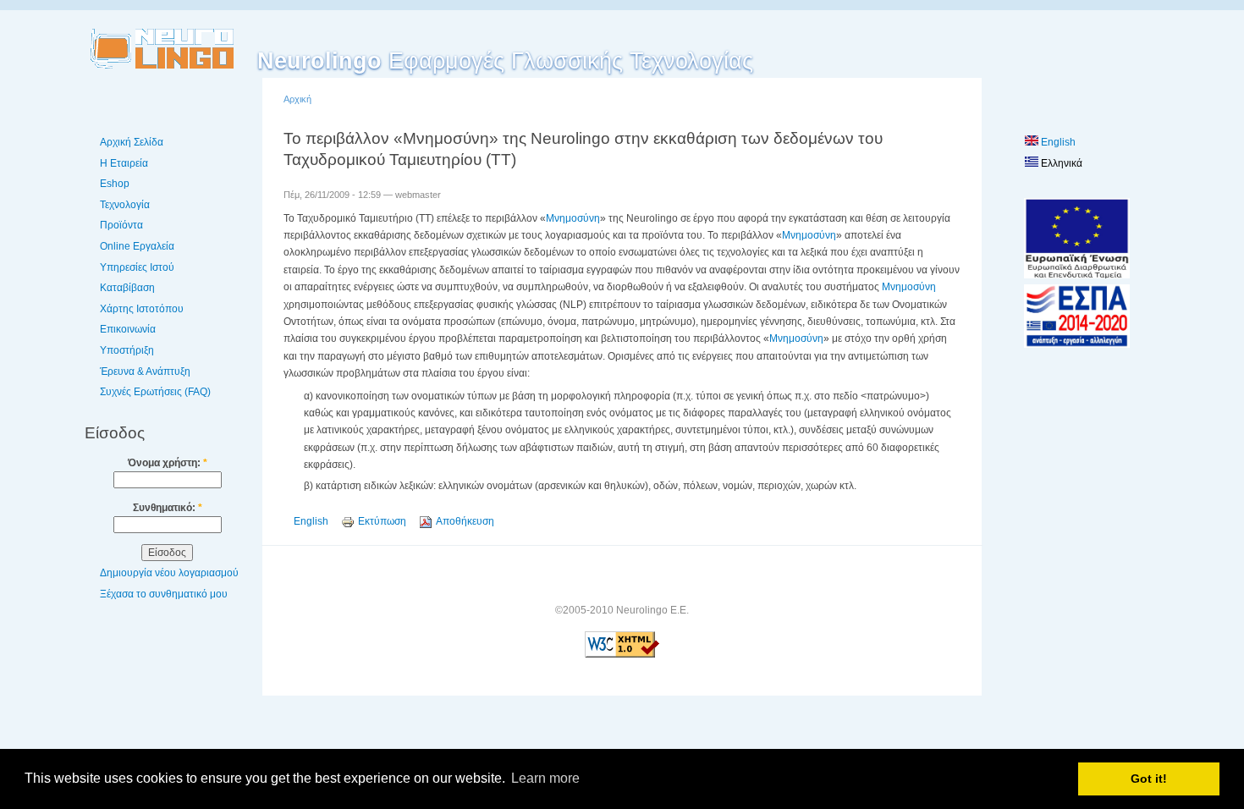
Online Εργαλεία (137, 246)
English (311, 521)
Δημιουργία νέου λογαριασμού (169, 573)
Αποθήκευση (465, 521)
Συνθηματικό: (167, 508)
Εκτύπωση (382, 521)
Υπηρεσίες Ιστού (137, 267)
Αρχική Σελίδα (131, 142)
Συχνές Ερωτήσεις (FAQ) (155, 392)
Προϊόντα (121, 225)
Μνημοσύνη (573, 218)
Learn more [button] (545, 778)
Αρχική (297, 99)
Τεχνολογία (125, 205)
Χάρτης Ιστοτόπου (142, 309)
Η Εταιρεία (124, 163)
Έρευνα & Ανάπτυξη (145, 371)
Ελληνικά (1060, 163)
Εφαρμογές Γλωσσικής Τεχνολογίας (505, 61)
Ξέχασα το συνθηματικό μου (164, 594)
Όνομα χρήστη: (167, 463)
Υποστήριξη (127, 350)
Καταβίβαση (127, 288)
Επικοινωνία (128, 329)
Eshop (114, 184)
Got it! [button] (1149, 778)
